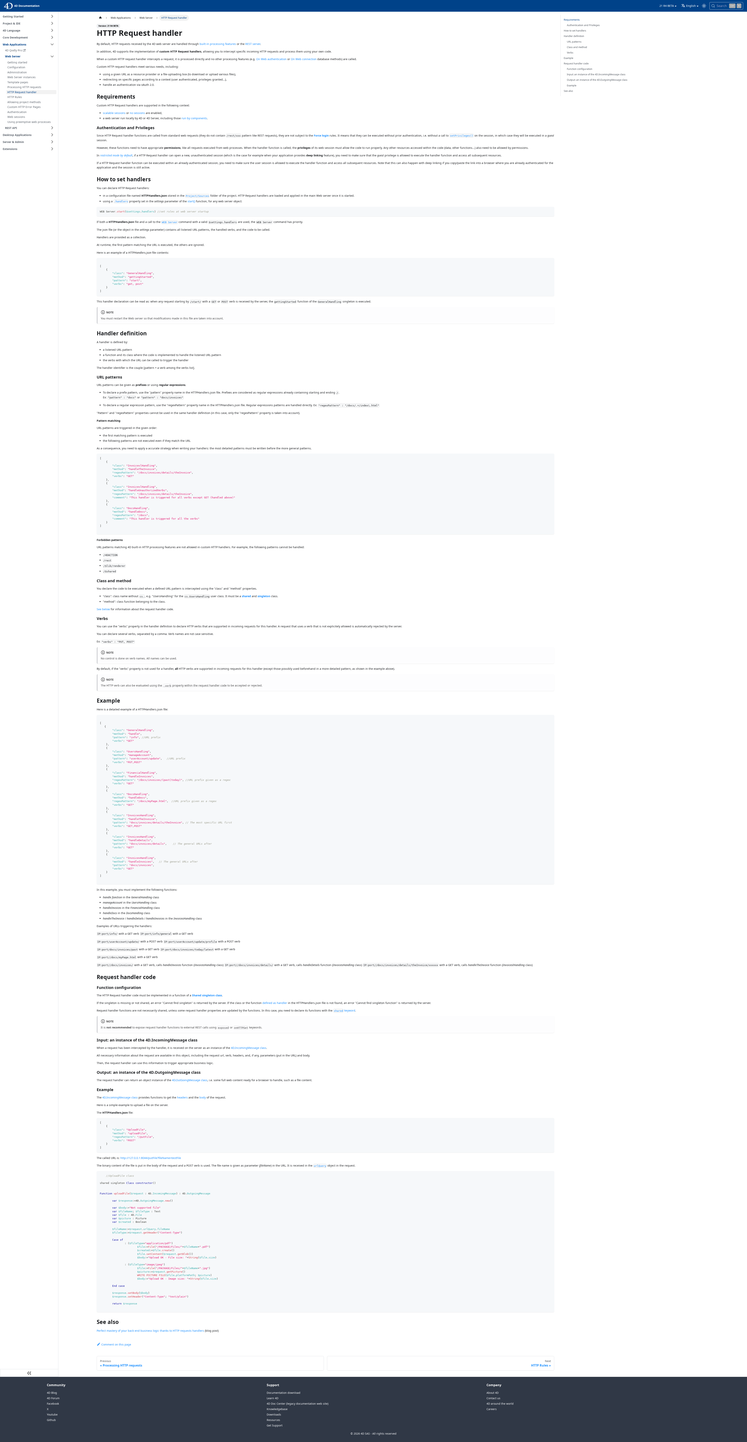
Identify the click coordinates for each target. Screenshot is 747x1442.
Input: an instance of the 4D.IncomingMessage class (596, 74)
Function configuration (579, 69)
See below (103, 609)
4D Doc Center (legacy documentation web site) (297, 1403)
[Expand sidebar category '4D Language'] (52, 30)
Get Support (274, 1425)
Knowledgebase (277, 1409)
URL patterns (574, 41)
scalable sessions (114, 113)
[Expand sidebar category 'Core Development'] (52, 37)
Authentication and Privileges (583, 25)
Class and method (577, 47)
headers (182, 1097)
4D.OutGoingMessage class (189, 1080)
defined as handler (274, 1003)
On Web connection (304, 59)
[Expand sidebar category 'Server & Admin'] (52, 142)
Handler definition (574, 36)
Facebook (53, 1403)
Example (568, 58)
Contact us (493, 1398)
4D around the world (500, 1403)
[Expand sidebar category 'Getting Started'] (52, 16)
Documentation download (283, 1393)
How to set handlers (575, 30)
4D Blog (52, 1393)
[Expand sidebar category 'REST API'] (52, 128)
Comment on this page (116, 1344)
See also (568, 91)
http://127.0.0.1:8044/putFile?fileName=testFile (150, 1158)
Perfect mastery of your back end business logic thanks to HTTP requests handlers (150, 1330)
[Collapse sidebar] (29, 1373)
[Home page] (100, 18)
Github (51, 1420)
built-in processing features (218, 44)
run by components (194, 118)
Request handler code (576, 63)
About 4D (493, 1393)
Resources (273, 1420)
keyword (344, 1010)
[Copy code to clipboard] (549, 211)
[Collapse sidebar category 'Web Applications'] (52, 44)
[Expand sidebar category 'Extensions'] (52, 149)
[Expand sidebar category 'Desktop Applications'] (52, 135)
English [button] (691, 6)
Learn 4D (272, 1398)
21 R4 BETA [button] (666, 6)
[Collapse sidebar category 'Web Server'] (52, 56)
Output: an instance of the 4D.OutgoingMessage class (597, 80)
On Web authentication (271, 59)
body (202, 1097)
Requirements (572, 19)
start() (191, 201)
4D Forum (53, 1398)
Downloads (274, 1414)
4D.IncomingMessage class (248, 1048)
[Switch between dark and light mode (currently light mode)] (704, 6)
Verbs (570, 52)
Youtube (52, 1414)
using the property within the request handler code (188, 685)
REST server (252, 44)
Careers (492, 1409)
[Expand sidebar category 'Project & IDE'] (52, 23)
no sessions (137, 113)
